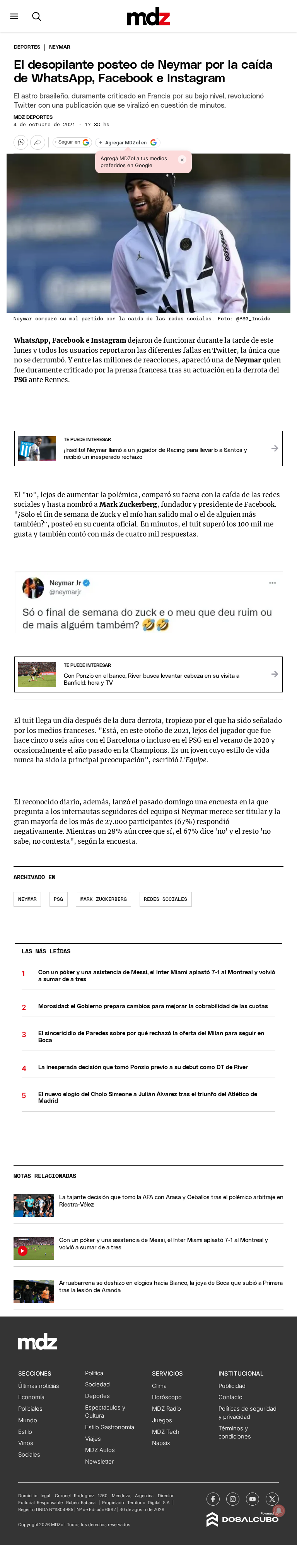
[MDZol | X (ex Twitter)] (272, 1499)
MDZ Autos (100, 1450)
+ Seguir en (67, 142)
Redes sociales (165, 899)
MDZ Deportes (33, 117)
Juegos (162, 1420)
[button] (14, 16)
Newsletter (99, 1461)
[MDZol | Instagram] (233, 1499)
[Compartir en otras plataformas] (37, 142)
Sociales (29, 1454)
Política (94, 1373)
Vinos (25, 1443)
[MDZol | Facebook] (213, 1499)
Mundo (27, 1420)
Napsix (161, 1443)
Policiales (30, 1408)
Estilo (25, 1431)
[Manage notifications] (279, 1510)
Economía (31, 1397)
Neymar (27, 899)
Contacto (230, 1397)
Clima (159, 1386)
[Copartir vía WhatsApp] (21, 142)
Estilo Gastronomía (109, 1427)
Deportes (27, 47)
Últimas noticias (38, 1386)
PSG (58, 899)
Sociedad (97, 1384)
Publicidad (232, 1386)
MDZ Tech (165, 1431)
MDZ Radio (166, 1408)
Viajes (93, 1438)
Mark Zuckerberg (103, 899)
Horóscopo (167, 1397)
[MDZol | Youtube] (252, 1499)
